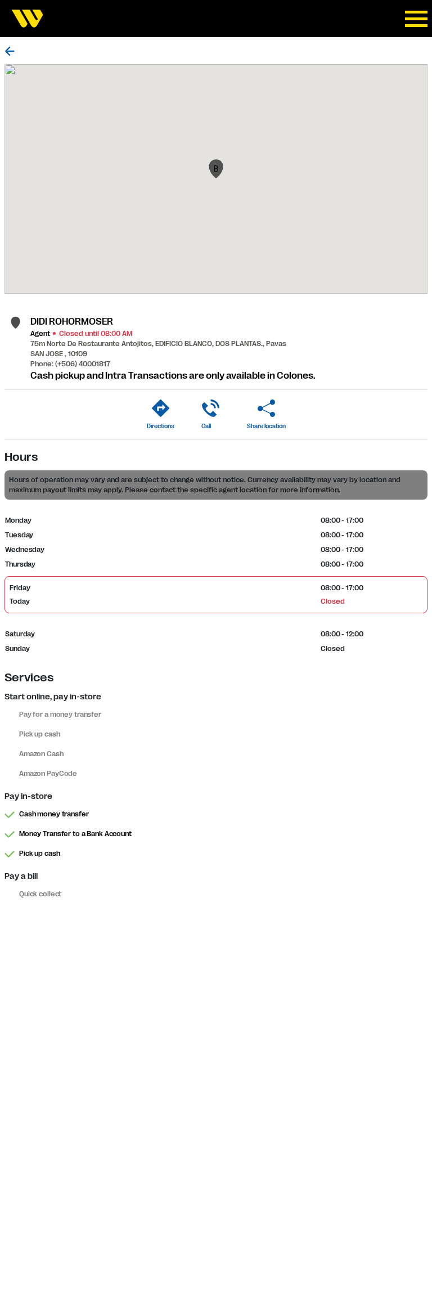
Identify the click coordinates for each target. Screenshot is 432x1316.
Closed (332, 601)
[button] (216, 168)
